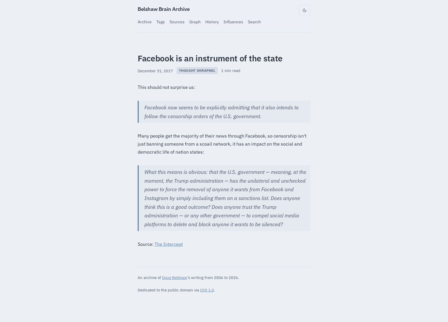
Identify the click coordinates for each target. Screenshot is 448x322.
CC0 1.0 (207, 289)
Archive (145, 21)
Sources (177, 21)
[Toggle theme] (304, 10)
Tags (160, 21)
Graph (195, 21)
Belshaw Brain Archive (164, 9)
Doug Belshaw (174, 277)
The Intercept (169, 244)
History (212, 21)
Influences (233, 21)
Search (254, 21)
